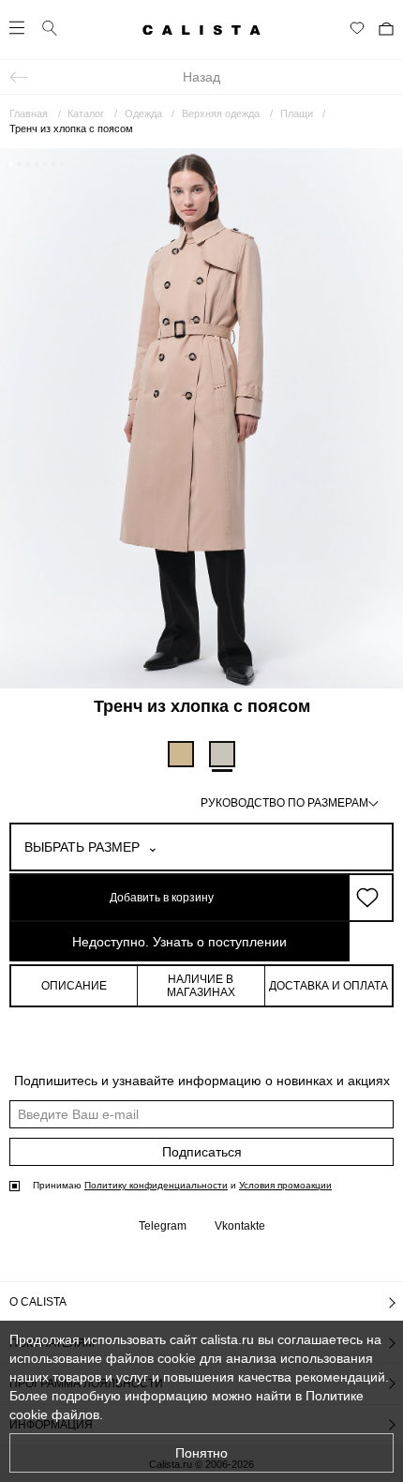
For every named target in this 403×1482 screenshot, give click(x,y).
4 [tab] (36, 164)
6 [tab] (53, 164)
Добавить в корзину (162, 897)
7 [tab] (62, 164)
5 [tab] (45, 164)
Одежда (143, 113)
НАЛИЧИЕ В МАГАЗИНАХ (201, 986)
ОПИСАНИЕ (74, 985)
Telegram (163, 1225)
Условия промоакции (285, 1185)
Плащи (296, 113)
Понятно (201, 1452)
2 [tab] (20, 164)
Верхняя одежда (221, 113)
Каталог (85, 113)
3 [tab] (28, 164)
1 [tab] (11, 164)
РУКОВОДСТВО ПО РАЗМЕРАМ (284, 803)
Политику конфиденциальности (156, 1185)
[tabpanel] (201, 418)
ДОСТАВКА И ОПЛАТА (328, 985)
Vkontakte (240, 1225)
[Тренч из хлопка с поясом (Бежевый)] (181, 754)
